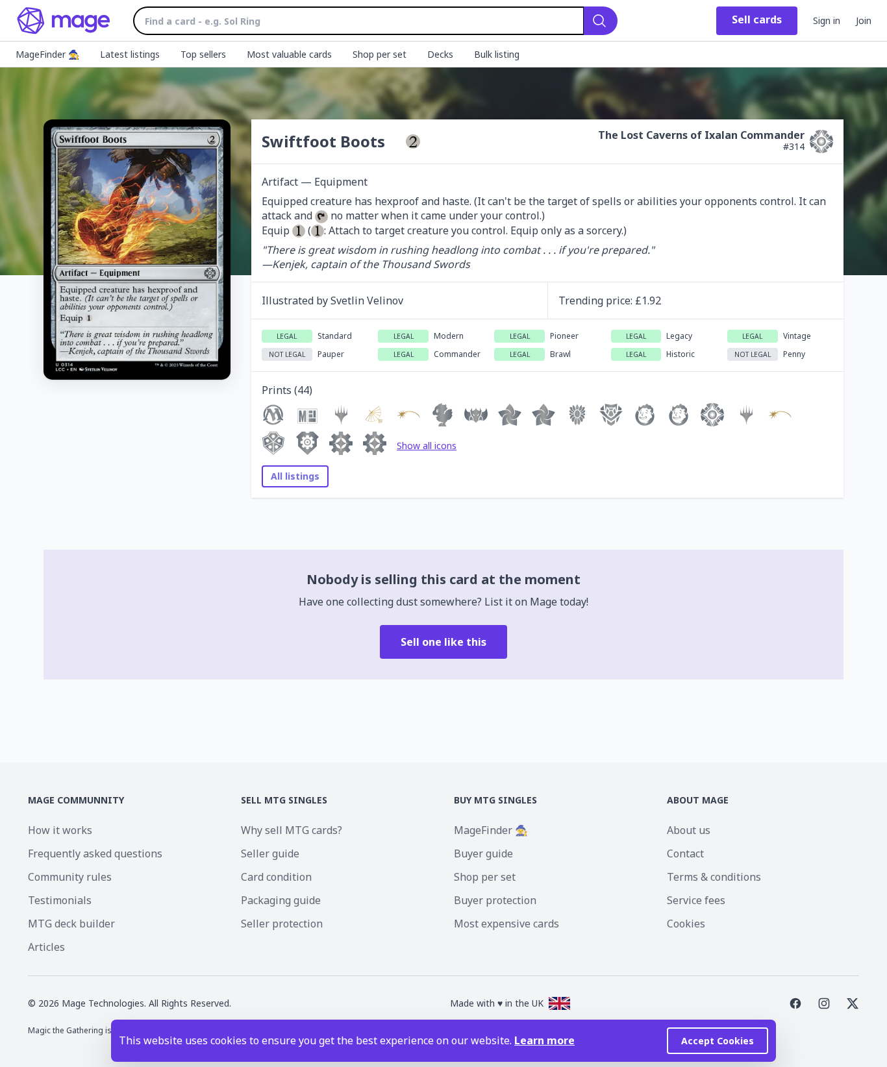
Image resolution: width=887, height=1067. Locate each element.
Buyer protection (495, 900)
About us (688, 830)
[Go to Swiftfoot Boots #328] (476, 414)
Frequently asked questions (95, 853)
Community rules (70, 877)
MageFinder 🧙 (491, 830)
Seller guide (270, 853)
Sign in (826, 20)
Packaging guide (281, 900)
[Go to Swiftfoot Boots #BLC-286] (341, 414)
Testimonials (60, 900)
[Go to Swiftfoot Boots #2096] (408, 414)
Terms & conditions (714, 877)
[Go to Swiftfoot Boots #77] (273, 414)
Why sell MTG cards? (291, 830)
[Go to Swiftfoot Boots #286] (577, 414)
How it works (60, 830)
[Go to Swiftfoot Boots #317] (374, 414)
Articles (46, 947)
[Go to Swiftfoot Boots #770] (678, 414)
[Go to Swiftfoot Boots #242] (644, 414)
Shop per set (485, 877)
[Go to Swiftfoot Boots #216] (307, 414)
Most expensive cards (506, 923)
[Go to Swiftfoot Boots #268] (611, 414)
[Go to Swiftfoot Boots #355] (509, 414)
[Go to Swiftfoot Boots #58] (374, 443)
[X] (852, 1003)
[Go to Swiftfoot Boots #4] (780, 414)
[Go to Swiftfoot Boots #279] (273, 443)
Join (863, 20)
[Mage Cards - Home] (64, 20)
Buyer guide (483, 853)
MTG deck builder (71, 923)
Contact (685, 853)
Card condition (276, 877)
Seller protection (282, 923)
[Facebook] (795, 1003)
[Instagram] (824, 1003)
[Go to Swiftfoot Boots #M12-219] (746, 414)
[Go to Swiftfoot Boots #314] (712, 414)
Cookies (686, 923)
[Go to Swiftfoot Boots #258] (543, 414)
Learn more (544, 1040)
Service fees (696, 900)
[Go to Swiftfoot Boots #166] (307, 443)
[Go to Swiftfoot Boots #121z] (341, 443)
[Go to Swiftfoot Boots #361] (442, 414)
